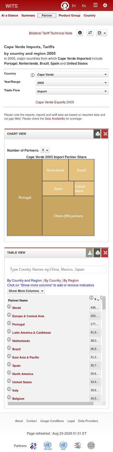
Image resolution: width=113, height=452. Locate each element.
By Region (71, 280)
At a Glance (9, 15)
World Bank (92, 445)
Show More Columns (24, 291)
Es (84, 5)
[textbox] (58, 269)
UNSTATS (63, 445)
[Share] (102, 32)
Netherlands (21, 341)
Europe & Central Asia (28, 316)
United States (22, 382)
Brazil (16, 349)
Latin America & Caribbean (31, 332)
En (74, 5)
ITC (34, 445)
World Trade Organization (77, 445)
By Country (52, 280)
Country (89, 15)
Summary (28, 15)
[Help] (80, 32)
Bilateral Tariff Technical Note (50, 33)
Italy (15, 390)
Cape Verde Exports (51, 102)
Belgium (18, 398)
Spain (16, 365)
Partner (47, 15)
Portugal (18, 324)
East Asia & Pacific (25, 357)
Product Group (69, 15)
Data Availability (55, 118)
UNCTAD (48, 445)
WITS (11, 5)
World (16, 307)
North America (22, 374)
